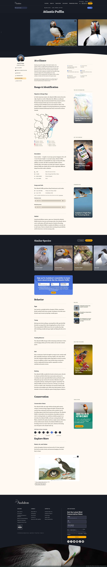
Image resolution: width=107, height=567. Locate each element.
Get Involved (65, 3)
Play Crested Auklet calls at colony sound (51, 247)
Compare (81, 240)
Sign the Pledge (79, 426)
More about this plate (40, 484)
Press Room (33, 515)
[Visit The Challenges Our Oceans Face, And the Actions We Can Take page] (83, 321)
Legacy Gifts (47, 517)
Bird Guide (48, 7)
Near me (85, 3)
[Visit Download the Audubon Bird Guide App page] (83, 155)
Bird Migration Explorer (80, 95)
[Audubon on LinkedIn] (77, 541)
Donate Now (47, 515)
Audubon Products (48, 513)
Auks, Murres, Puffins (57, 7)
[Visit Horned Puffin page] (63, 258)
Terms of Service (63, 286)
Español (91, 1)
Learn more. (61, 195)
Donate (90, 3)
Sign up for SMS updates (36, 519)
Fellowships (33, 513)
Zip (52, 283)
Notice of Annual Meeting (22, 518)
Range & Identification (21, 70)
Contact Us (33, 517)
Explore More (19, 78)
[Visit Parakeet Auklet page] (83, 258)
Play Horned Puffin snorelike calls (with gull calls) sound (71, 247)
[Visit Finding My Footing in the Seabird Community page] (83, 308)
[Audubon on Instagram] (68, 541)
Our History (19, 513)
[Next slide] (106, 32)
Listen (90, 7)
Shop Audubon (81, 1)
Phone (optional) (63, 283)
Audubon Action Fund (21, 522)
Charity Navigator (19, 526)
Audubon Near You (48, 511)
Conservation (19, 75)
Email (40, 283)
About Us (52, 3)
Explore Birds (58, 3)
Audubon (17, 3)
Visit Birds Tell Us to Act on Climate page (83, 415)
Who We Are (19, 511)
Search (80, 3)
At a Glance (19, 67)
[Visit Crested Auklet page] (43, 258)
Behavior (18, 73)
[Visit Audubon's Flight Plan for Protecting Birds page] (83, 202)
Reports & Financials (21, 520)
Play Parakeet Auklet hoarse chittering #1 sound (91, 247)
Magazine (86, 1)
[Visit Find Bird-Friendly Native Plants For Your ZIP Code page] (83, 360)
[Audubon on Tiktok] (80, 541)
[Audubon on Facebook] (71, 541)
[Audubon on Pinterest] (83, 541)
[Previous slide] (1, 32)
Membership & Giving (73, 3)
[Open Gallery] (75, 21)
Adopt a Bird (89, 240)
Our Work (46, 3)
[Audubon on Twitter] (74, 541)
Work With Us (34, 511)
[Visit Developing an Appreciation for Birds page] (83, 314)
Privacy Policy (57, 286)
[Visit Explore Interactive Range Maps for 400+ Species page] (83, 108)
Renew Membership (49, 519)
